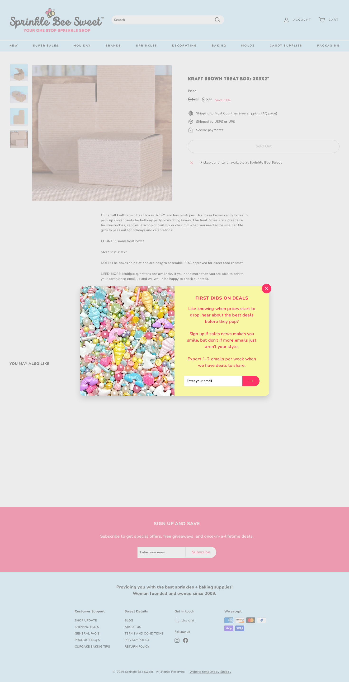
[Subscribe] (250, 381)
